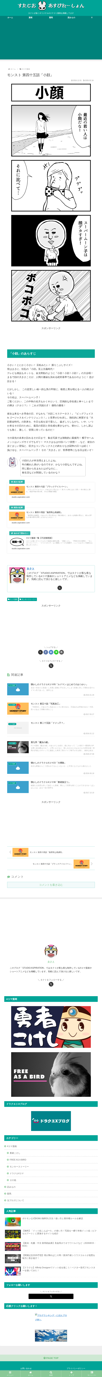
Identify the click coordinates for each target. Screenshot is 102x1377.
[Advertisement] (51, 40)
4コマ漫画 (13, 599)
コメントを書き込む (51, 884)
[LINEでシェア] (56, 652)
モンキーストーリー (29, 599)
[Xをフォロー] (59, 588)
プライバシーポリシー (76, 1368)
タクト (31, 568)
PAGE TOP (52, 1358)
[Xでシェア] (40, 652)
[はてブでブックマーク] (51, 652)
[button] (61, 652)
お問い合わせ (26, 1368)
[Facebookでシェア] (45, 652)
